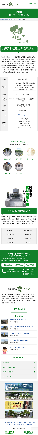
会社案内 (29, 424)
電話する (30, 432)
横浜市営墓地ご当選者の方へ (18, 319)
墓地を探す (32, 422)
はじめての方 (12, 422)
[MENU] (35, 3)
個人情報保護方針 (19, 424)
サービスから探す (8, 372)
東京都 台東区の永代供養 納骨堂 (19, 333)
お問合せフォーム (22, 115)
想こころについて (8, 376)
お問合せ (11, 432)
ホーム (4, 422)
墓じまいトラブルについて (18, 347)
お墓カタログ (22, 422)
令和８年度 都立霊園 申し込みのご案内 (21, 326)
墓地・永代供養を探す (9, 367)
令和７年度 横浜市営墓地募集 (19, 340)
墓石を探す (6, 363)
